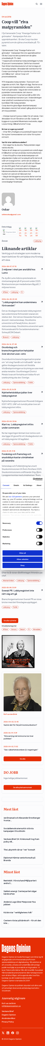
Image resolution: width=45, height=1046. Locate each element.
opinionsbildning (19, 382)
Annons (14, 629)
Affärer (5, 292)
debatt (22, 629)
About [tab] (39, 485)
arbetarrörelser (8, 580)
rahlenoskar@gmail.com (11, 214)
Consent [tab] (6, 485)
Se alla (22, 759)
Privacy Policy (8, 1022)
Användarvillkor (8, 1018)
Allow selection (22, 559)
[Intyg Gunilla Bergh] (18, 651)
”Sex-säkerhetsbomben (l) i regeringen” (21, 750)
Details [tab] (16, 485)
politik (30, 382)
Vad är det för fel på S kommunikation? (20, 725)
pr (22, 292)
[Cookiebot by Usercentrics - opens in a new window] (32, 479)
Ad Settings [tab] (27, 485)
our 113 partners (15, 496)
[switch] (39, 530)
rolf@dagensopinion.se (11, 1006)
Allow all (22, 553)
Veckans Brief (8, 1011)
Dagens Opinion (9, 1015)
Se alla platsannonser (22, 787)
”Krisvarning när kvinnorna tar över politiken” (18, 737)
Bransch (6, 337)
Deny (22, 565)
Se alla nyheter (10, 620)
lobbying (37, 241)
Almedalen (37, 629)
